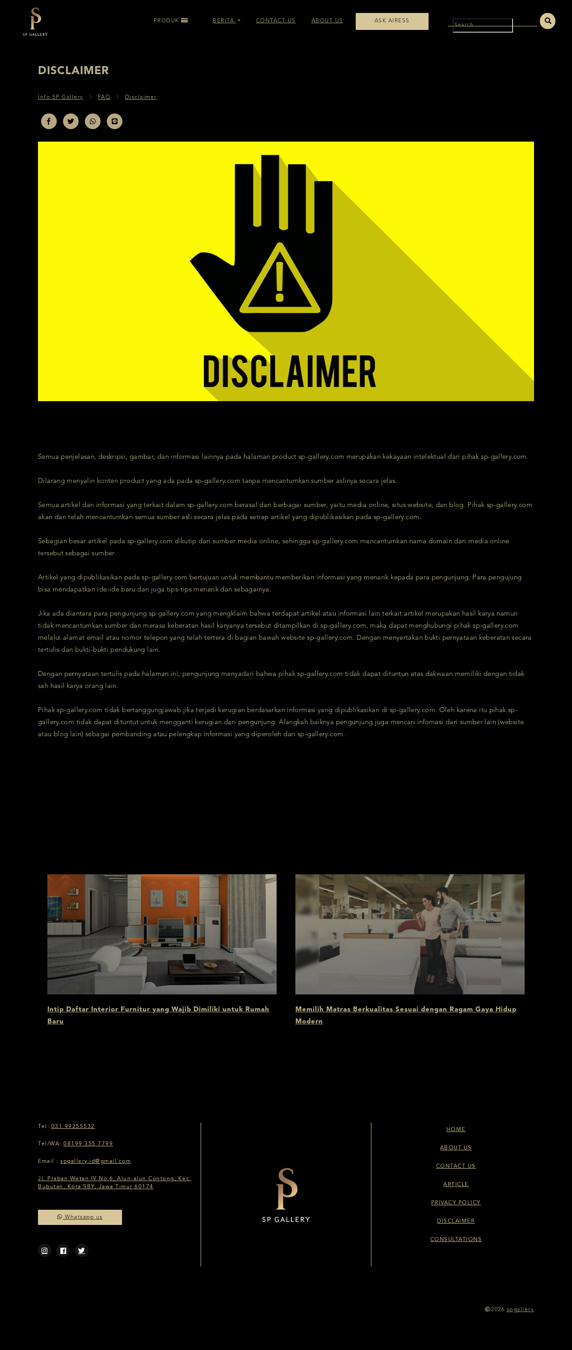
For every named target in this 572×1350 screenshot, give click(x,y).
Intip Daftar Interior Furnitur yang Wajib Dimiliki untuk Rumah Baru (158, 1015)
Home (456, 1129)
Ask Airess (392, 21)
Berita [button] (223, 21)
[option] (162, 951)
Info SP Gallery (61, 97)
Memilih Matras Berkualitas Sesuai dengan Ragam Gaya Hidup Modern (406, 1015)
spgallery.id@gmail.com (95, 1161)
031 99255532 (73, 1126)
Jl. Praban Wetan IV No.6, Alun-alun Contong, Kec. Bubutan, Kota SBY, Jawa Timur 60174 (115, 1183)
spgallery (520, 1309)
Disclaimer (141, 97)
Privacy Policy (456, 1203)
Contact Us (276, 21)
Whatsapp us (83, 1217)
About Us (327, 21)
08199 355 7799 (88, 1144)
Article (456, 1184)
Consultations (456, 1239)
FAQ (104, 97)
